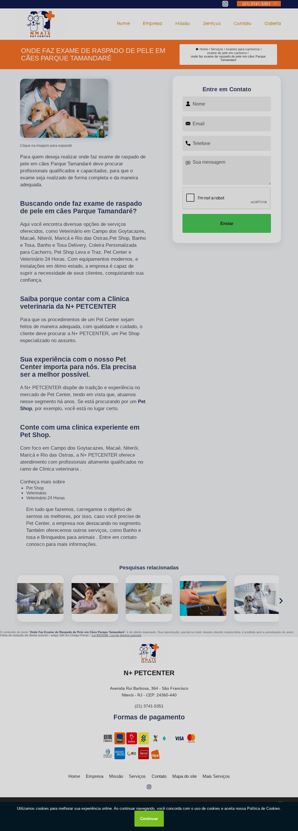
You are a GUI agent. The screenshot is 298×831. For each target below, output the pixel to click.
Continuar (149, 818)
